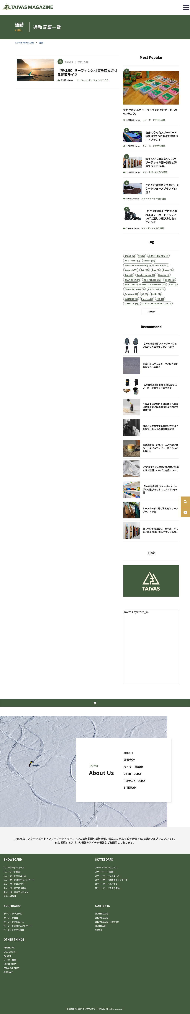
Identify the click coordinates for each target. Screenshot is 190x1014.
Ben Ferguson (144, 274)
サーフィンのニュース (14, 921)
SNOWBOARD (13, 859)
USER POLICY (133, 774)
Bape (127, 274)
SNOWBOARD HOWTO (107, 921)
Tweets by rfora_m (136, 612)
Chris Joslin (154, 289)
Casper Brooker (133, 289)
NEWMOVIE (9, 947)
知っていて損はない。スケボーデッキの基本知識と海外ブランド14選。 (151, 164)
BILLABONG (131, 279)
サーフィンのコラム (99, 80)
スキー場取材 (10, 896)
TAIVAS (69, 62)
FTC (158, 298)
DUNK (154, 293)
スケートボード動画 (104, 871)
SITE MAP (8, 972)
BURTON (129, 284)
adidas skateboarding (136, 265)
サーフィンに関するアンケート (18, 925)
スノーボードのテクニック (16, 892)
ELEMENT (129, 298)
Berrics (162, 274)
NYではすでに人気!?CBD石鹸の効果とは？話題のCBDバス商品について (151, 469)
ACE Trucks (131, 260)
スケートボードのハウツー (107, 883)
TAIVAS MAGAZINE (24, 42)
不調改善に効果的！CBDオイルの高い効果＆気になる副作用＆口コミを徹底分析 (151, 407)
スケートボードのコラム (106, 867)
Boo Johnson (150, 279)
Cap (171, 284)
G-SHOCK (130, 303)
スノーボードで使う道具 (153, 119)
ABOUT (128, 753)
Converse (130, 293)
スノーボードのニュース (15, 875)
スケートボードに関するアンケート (111, 879)
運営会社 (129, 760)
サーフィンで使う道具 (14, 929)
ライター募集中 (133, 767)
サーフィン (82, 80)
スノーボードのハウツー (15, 883)
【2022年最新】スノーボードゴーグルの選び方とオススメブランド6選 (151, 489)
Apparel (129, 269)
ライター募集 (10, 959)
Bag (154, 269)
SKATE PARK (9, 951)
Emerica (145, 298)
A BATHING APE (156, 255)
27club (128, 255)
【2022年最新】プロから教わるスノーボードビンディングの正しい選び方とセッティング (151, 219)
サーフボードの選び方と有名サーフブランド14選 (151, 510)
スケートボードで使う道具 (154, 172)
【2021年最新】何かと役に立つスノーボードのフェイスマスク (151, 386)
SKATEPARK (100, 925)
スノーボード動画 (12, 871)
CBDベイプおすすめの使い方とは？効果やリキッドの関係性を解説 (151, 427)
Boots (168, 279)
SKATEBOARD (104, 859)
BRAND (98, 929)
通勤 (41, 42)
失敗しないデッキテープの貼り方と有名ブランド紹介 (151, 366)
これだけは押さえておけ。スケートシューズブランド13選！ (151, 191)
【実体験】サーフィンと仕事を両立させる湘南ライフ (68, 72)
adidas (146, 260)
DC (142, 293)
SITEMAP (130, 788)
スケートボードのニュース (107, 875)
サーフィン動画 (11, 917)
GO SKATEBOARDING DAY (154, 303)
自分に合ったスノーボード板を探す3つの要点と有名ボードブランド (151, 138)
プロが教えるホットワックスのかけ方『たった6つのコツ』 (151, 95)
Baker (166, 269)
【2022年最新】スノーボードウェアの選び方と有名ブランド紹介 (151, 345)
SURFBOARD (12, 906)
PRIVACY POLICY (135, 780)
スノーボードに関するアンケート (19, 879)
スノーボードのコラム (14, 867)
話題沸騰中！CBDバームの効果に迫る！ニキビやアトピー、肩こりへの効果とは (151, 448)
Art (142, 269)
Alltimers (160, 265)
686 (140, 255)
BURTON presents (151, 284)
